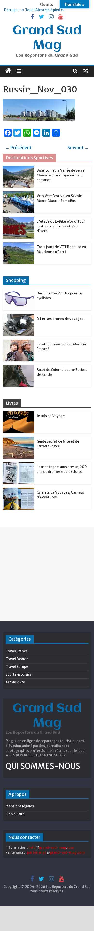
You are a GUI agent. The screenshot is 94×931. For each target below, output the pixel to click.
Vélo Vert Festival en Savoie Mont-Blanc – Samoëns (59, 198)
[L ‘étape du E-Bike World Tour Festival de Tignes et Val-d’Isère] (18, 219)
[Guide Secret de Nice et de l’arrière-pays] (18, 439)
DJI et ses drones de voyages (60, 319)
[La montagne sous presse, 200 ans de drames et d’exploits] (18, 465)
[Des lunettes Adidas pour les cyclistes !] (18, 291)
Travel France (16, 651)
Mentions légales (20, 806)
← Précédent (18, 147)
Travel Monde (17, 659)
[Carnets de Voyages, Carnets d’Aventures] (18, 490)
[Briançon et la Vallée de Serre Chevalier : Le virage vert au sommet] (18, 168)
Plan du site (15, 814)
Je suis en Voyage (51, 416)
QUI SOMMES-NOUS (43, 766)
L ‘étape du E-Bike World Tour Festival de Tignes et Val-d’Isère (61, 226)
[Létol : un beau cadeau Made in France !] (18, 342)
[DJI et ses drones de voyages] (18, 317)
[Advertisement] (47, 574)
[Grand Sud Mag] (8, 71)
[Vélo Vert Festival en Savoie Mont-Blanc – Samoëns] (18, 194)
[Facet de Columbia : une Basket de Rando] (18, 368)
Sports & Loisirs (18, 674)
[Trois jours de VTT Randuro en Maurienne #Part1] (18, 245)
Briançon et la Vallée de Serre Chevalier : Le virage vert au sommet (60, 175)
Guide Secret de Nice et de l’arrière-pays (58, 443)
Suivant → (78, 147)
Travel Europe (17, 666)
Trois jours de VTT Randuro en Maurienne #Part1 (61, 249)
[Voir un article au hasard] (86, 71)
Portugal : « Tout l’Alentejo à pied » (34, 10)
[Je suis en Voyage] (18, 414)
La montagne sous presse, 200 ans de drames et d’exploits (62, 469)
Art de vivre (15, 682)
